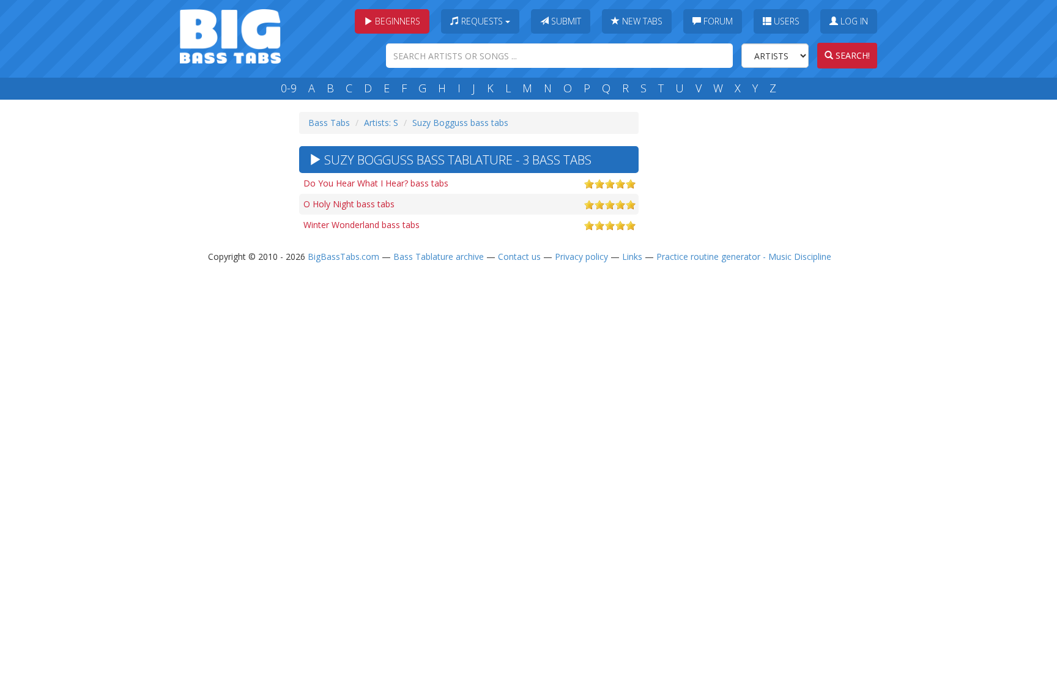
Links (632, 256)
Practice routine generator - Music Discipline (743, 256)
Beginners (396, 21)
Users (785, 21)
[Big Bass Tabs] (230, 35)
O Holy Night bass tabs (349, 204)
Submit (565, 21)
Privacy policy (581, 256)
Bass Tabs (329, 122)
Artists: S (381, 122)
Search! (851, 55)
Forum (717, 21)
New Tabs (641, 21)
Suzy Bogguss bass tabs (460, 122)
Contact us (519, 256)
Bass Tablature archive (438, 256)
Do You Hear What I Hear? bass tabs (375, 183)
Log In (853, 21)
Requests (482, 21)
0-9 (289, 88)
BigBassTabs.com (343, 256)
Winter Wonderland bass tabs (361, 225)
